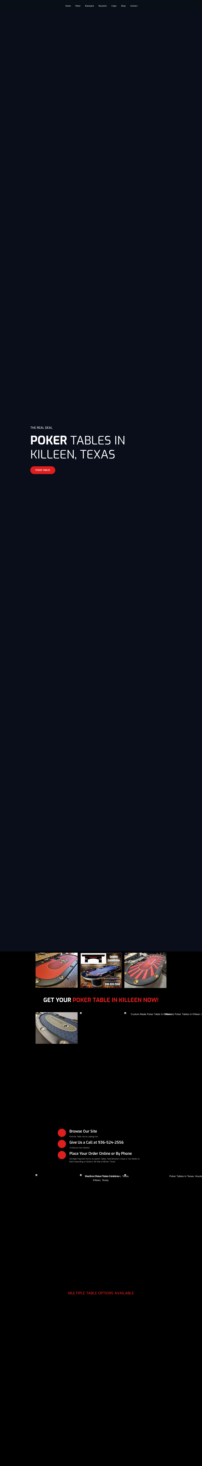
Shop (123, 6)
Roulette (103, 6)
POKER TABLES (42, 727)
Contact (133, 6)
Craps (113, 6)
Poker (78, 6)
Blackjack (89, 6)
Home (68, 6)
